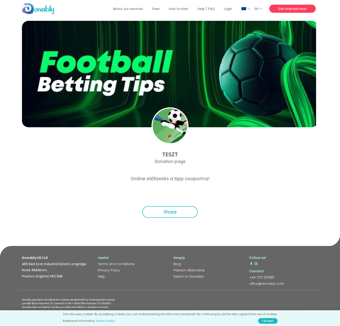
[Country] (245, 8)
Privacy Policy (109, 270)
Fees (156, 8)
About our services (128, 8)
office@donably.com (266, 283)
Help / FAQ (206, 8)
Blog (177, 264)
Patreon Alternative (189, 270)
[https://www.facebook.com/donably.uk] (251, 264)
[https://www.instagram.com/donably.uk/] (256, 264)
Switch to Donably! (188, 276)
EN (256, 8)
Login (228, 8)
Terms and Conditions (116, 264)
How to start (179, 8)
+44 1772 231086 (261, 277)
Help (101, 276)
